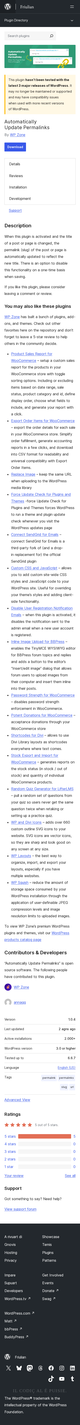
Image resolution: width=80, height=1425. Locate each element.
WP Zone (17, 135)
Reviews (16, 176)
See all (70, 1175)
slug (64, 1087)
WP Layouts (21, 855)
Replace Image (23, 474)
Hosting (10, 1252)
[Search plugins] (51, 35)
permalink (49, 1077)
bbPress (13, 1329)
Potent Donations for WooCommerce (41, 715)
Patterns (49, 1260)
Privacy (10, 1260)
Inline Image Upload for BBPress (37, 641)
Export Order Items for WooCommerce (43, 420)
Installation (18, 187)
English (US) (67, 1067)
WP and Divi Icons (26, 822)
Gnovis (10, 1244)
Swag (49, 1299)
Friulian (20, 1357)
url (72, 1087)
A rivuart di (13, 1236)
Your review (14, 1175)
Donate (50, 1290)
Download (15, 147)
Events (48, 1283)
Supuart (10, 1283)
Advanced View (17, 1100)
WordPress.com (19, 1313)
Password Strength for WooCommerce (43, 695)
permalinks (66, 1077)
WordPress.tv (17, 1299)
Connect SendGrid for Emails (34, 534)
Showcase (50, 1236)
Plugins (48, 1252)
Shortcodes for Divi (27, 735)
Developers (13, 1290)
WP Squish (19, 882)
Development (20, 198)
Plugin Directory (16, 20)
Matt (10, 1321)
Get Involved (53, 1275)
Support (15, 210)
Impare (10, 1275)
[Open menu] (73, 6)
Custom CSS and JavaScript (34, 568)
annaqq (20, 1002)
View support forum (20, 1209)
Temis (47, 1244)
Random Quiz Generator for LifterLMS (42, 789)
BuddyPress (16, 1337)
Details (14, 164)
